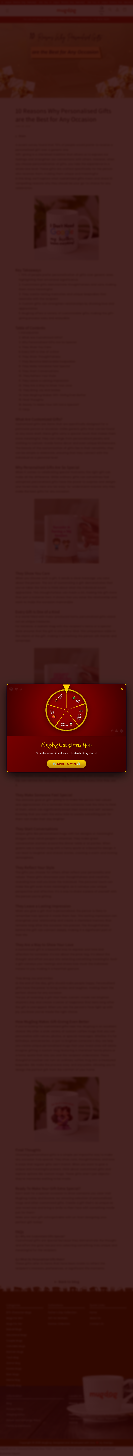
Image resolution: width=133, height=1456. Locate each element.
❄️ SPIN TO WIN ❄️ (66, 764)
